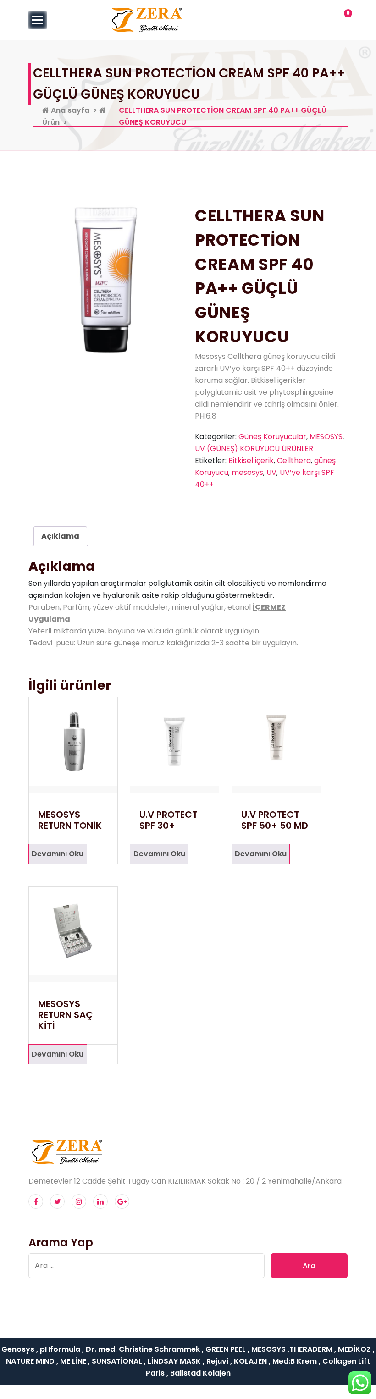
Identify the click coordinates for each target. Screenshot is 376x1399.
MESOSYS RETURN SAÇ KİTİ (65, 1014)
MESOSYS (326, 436)
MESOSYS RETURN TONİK (70, 820)
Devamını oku (57, 853)
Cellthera (294, 460)
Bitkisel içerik (251, 460)
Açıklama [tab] (60, 536)
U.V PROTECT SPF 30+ (168, 820)
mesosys (247, 472)
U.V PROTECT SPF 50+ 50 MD (274, 820)
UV (271, 472)
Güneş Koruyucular (272, 436)
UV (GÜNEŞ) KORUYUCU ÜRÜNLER (254, 448)
